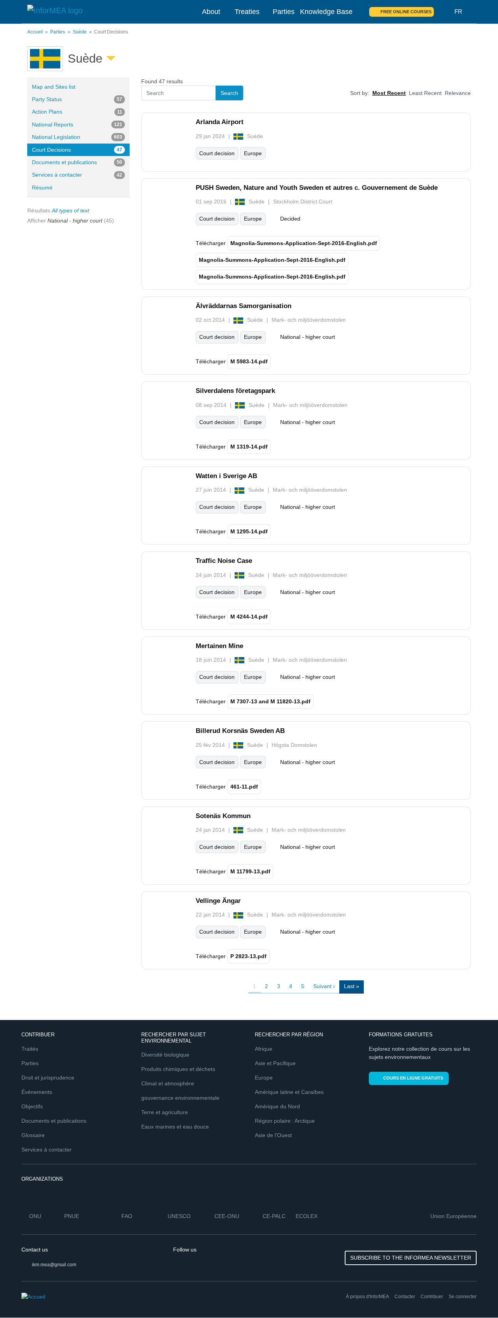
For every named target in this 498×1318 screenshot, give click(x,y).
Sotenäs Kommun (223, 816)
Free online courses (406, 11)
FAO (126, 1216)
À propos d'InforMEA (367, 1296)
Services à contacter (77, 175)
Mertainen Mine (219, 646)
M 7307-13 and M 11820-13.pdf (270, 701)
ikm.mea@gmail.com (54, 1264)
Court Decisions (77, 150)
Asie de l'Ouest (273, 1135)
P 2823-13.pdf (248, 956)
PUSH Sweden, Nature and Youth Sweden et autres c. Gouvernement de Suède (317, 187)
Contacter (405, 1296)
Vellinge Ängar (218, 900)
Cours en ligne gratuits (413, 1078)
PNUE (71, 1216)
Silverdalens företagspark (235, 390)
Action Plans (77, 112)
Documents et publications (77, 162)
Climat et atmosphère (167, 1083)
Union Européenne (453, 1216)
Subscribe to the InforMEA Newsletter (410, 1258)
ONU (35, 1216)
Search (444, 12)
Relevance (458, 93)
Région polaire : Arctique (285, 1121)
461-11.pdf (244, 786)
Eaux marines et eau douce (175, 1126)
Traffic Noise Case (224, 560)
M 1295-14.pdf (249, 531)
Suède (80, 32)
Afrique (263, 1049)
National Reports (77, 124)
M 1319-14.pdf (249, 446)
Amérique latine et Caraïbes (289, 1092)
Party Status (77, 99)
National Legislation (77, 137)
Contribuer (432, 1296)
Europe (264, 1077)
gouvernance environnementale (180, 1098)
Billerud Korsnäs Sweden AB (240, 730)
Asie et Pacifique (275, 1063)
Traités (29, 1049)
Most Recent (389, 93)
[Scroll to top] (475, 1295)
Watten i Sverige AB (226, 476)
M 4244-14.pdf (249, 616)
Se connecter (463, 1296)
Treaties (247, 12)
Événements (36, 1092)
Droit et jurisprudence (47, 1077)
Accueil (35, 32)
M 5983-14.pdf (249, 361)
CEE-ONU (226, 1216)
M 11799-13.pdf (250, 871)
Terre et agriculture (164, 1112)
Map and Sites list (53, 87)
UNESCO (179, 1216)
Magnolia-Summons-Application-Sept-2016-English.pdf (303, 243)
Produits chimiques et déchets (178, 1069)
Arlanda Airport (220, 122)
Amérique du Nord (277, 1106)
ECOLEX (306, 1216)
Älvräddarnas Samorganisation (243, 306)
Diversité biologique (165, 1055)
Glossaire (33, 1135)
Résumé (42, 187)
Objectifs (32, 1106)
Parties (284, 12)
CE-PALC (274, 1216)
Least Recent (425, 93)
